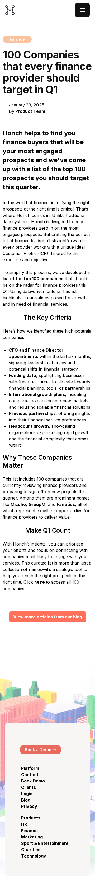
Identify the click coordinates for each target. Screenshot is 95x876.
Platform (30, 768)
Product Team (30, 111)
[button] (82, 10)
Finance (29, 830)
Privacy (29, 806)
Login (26, 793)
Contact (30, 774)
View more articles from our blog (47, 616)
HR (24, 824)
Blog (25, 800)
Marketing (32, 837)
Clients (28, 787)
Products (30, 818)
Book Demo (33, 781)
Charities (30, 849)
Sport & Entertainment (45, 843)
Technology (33, 856)
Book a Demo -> (40, 749)
